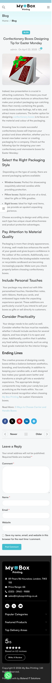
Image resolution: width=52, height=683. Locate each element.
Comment (8, 463)
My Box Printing (10, 396)
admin (13, 49)
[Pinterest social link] (19, 421)
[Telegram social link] (34, 421)
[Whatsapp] (8, 675)
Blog (14, 20)
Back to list (26, 434)
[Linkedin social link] (27, 421)
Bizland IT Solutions (30, 678)
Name (6, 497)
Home (5, 20)
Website (6, 522)
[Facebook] (7, 606)
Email (6, 509)
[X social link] (12, 421)
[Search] (3, 7)
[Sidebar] (3, 208)
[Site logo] (25, 6)
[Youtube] (20, 606)
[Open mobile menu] (48, 7)
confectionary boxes (23, 116)
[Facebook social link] (5, 421)
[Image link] (17, 568)
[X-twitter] (14, 606)
